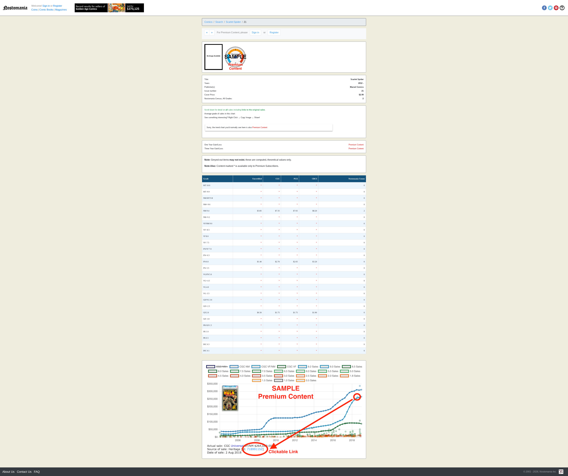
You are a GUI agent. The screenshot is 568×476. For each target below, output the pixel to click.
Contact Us (24, 471)
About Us (8, 471)
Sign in (46, 6)
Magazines (61, 9)
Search (219, 22)
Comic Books (46, 9)
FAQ (37, 471)
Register (57, 6)
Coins (34, 9)
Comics (208, 22)
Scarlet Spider (233, 22)
